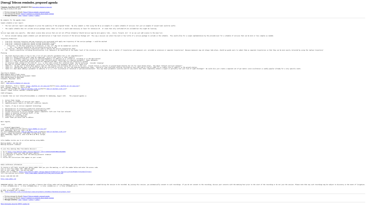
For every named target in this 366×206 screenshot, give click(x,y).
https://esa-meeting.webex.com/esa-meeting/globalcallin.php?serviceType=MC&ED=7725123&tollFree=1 (55, 171)
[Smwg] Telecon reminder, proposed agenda (36, 12)
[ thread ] (25, 15)
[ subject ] (31, 15)
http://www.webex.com (8, 179)
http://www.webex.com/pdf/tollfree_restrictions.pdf (44, 173)
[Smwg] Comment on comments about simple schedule (37, 14)
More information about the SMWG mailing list (15, 204)
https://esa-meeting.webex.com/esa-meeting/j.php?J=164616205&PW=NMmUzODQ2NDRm (37, 151)
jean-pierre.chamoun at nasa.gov (42, 7)
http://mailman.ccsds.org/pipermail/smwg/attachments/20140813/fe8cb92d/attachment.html (37, 191)
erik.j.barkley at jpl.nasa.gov (38, 86)
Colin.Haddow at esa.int (37, 129)
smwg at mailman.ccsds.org (30, 88)
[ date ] (20, 15)
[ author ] (37, 15)
